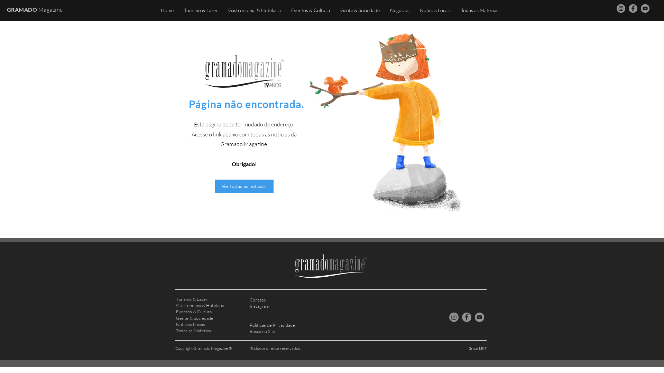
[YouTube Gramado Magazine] (645, 8)
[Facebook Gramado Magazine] (633, 8)
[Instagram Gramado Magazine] (621, 8)
